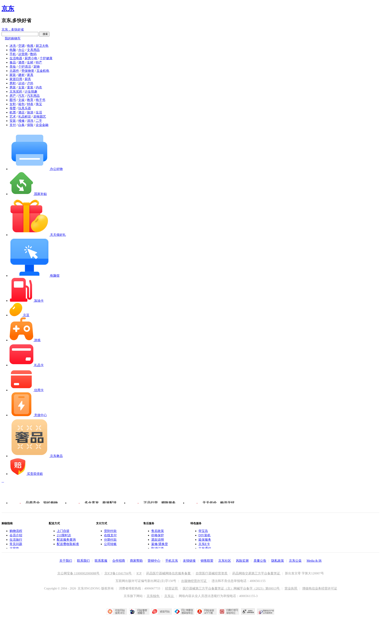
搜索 (44, 34)
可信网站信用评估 (117, 611)
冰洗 (13, 45)
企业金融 (42, 125)
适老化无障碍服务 (248, 611)
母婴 (13, 108)
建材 (21, 75)
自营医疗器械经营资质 (212, 573)
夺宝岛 (203, 531)
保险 (30, 125)
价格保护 (157, 535)
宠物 (36, 66)
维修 (21, 120)
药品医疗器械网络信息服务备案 (168, 573)
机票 (13, 112)
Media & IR (314, 560)
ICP (139, 573)
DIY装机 (204, 535)
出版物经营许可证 (194, 581)
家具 (30, 75)
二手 (39, 120)
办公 (21, 50)
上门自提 (63, 531)
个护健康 (46, 58)
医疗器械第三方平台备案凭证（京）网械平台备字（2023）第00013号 (231, 588)
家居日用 (16, 79)
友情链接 (189, 560)
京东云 (169, 596)
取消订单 (157, 548)
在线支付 (110, 535)
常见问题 (16, 544)
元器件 (14, 70)
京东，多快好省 (13, 29)
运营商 (23, 54)
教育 (30, 100)
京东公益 (295, 560)
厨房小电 (31, 58)
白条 (21, 125)
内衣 (39, 87)
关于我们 (65, 560)
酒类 (21, 62)
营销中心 (154, 560)
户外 (30, 83)
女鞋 (13, 104)
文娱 (21, 100)
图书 (13, 100)
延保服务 (204, 539)
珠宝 (39, 104)
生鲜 (30, 62)
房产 (13, 95)
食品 (13, 62)
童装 (30, 87)
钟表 (30, 104)
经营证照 (172, 588)
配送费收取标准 (68, 544)
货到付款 (110, 531)
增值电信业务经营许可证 (319, 588)
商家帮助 (136, 560)
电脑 (13, 50)
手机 (13, 54)
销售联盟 (207, 560)
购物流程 (16, 531)
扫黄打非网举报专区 (229, 611)
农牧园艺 (39, 116)
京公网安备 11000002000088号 (78, 573)
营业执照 (291, 588)
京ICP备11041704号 (118, 573)
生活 (39, 112)
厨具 (28, 79)
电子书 (40, 100)
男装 (13, 87)
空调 (21, 45)
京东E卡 (204, 544)
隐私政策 (277, 560)
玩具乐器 (24, 108)
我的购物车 (13, 38)
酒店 (21, 112)
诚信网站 (161, 611)
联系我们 (83, 560)
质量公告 (260, 560)
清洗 (30, 120)
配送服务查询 (66, 539)
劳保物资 (27, 70)
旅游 (30, 112)
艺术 (13, 116)
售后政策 (157, 531)
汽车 (21, 95)
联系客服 (101, 560)
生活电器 (16, 58)
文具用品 (33, 50)
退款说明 (157, 539)
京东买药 (16, 91)
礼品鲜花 (24, 116)
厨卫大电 (42, 45)
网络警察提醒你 (139, 611)
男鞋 (13, 83)
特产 (39, 62)
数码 (33, 54)
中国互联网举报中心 (184, 611)
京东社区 (224, 560)
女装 (21, 87)
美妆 (13, 66)
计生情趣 (31, 91)
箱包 (21, 104)
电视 (30, 45)
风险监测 (242, 560)
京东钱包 (153, 596)
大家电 (14, 548)
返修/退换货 (159, 544)
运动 (21, 83)
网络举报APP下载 (206, 611)
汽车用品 (33, 95)
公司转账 (110, 544)
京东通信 (204, 548)
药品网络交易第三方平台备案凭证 (256, 573)
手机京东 (171, 560)
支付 (13, 125)
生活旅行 (16, 539)
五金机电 (43, 70)
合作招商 (118, 560)
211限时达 (64, 535)
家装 (13, 75)
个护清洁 (24, 66)
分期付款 (110, 539)
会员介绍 (16, 535)
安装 (13, 120)
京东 (8, 8)
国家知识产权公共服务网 (265, 611)
